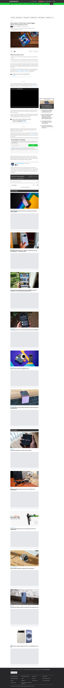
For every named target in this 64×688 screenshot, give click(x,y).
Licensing (33, 678)
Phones (18, 3)
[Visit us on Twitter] (37, 1)
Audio (48, 3)
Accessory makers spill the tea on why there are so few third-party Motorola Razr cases (47, 111)
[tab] (14, 185)
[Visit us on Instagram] (40, 1)
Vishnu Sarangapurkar (17, 26)
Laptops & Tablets (29, 3)
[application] (24, 98)
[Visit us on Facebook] (36, 1)
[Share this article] (11, 51)
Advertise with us (34, 680)
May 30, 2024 (24, 121)
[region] (24, 181)
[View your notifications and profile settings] (50, 1)
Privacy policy (34, 676)
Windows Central (13, 682)
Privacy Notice (13, 148)
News (12, 26)
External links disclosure (46, 678)
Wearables (23, 3)
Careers (22, 678)
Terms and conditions (14, 676)
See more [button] (23, 81)
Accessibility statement (14, 678)
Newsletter (36, 51)
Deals (51, 3)
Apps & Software (37, 3)
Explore (13, 3)
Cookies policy (45, 676)
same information (33, 134)
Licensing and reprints (46, 680)
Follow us (32, 51)
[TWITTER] (15, 165)
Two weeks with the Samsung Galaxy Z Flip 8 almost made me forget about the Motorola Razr (47, 106)
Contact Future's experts (25, 676)
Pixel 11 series (26, 17)
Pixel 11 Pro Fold (41, 17)
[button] (53, 1)
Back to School (18, 17)
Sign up (37, 176)
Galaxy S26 (48, 17)
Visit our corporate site (46, 669)
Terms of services (22, 147)
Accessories (43, 3)
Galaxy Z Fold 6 (18, 70)
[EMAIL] (17, 165)
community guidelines (20, 178)
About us (12, 680)
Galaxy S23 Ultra (34, 85)
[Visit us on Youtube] (39, 1)
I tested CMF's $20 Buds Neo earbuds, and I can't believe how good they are (47, 126)
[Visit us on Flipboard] (42, 1)
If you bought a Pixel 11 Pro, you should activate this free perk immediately (47, 122)
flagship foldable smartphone (23, 71)
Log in (34, 176)
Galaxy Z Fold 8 (33, 17)
